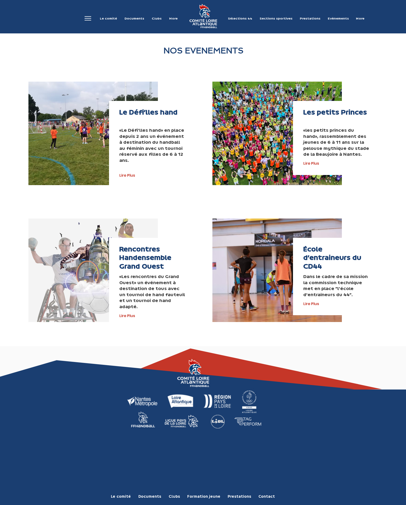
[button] (88, 18)
